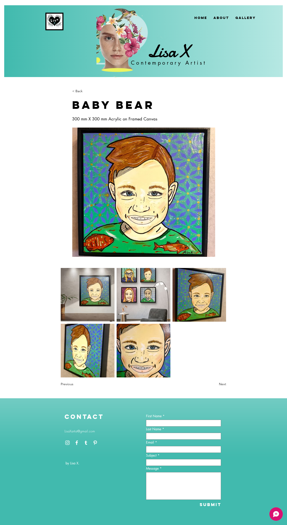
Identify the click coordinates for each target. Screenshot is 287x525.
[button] (86, 91)
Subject (151, 455)
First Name (154, 416)
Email (150, 442)
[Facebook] (77, 443)
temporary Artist (175, 62)
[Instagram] (67, 443)
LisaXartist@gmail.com (80, 431)
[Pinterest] (95, 443)
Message (152, 468)
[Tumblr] (86, 443)
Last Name (153, 429)
